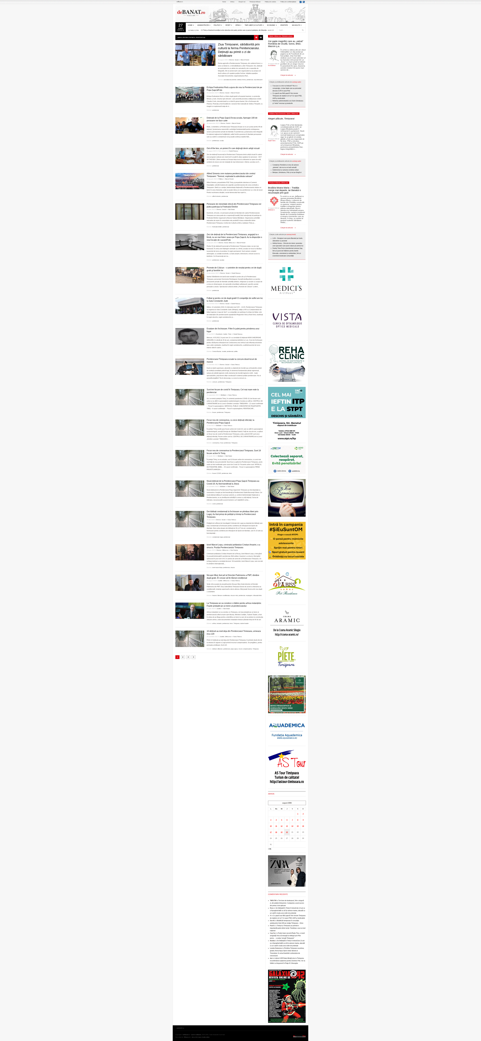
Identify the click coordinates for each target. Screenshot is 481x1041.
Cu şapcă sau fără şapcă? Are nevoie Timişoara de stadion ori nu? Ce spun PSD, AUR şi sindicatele (287, 95)
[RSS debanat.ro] (304, 3)
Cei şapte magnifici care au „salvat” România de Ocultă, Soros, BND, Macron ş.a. (285, 44)
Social (236, 60)
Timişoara (228, 382)
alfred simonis (216, 196)
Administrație (203, 25)
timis (230, 473)
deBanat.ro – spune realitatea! (192, 1034)
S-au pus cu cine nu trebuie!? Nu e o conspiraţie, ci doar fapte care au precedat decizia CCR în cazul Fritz (287, 88)
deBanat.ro (271, 210)
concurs (214, 382)
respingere (249, 595)
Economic (271, 25)
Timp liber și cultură (253, 25)
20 (287, 832)
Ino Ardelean (272, 65)
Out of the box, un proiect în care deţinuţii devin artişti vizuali (233, 148)
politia (235, 351)
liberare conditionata (224, 595)
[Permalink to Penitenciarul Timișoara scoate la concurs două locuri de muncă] (189, 367)
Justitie (220, 580)
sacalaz (222, 260)
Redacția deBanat (255, 2)
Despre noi (242, 2)
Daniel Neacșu (233, 151)
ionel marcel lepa (217, 567)
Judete (225, 334)
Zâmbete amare (287, 36)
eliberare (220, 649)
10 (271, 826)
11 (276, 826)
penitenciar (250, 79)
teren (231, 623)
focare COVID (216, 473)
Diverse (231, 60)
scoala (222, 140)
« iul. (269, 849)
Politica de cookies (270, 2)
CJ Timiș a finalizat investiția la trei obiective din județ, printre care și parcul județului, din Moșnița (234, 30)
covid (214, 504)
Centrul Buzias (216, 351)
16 (303, 826)
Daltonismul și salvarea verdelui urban (286, 170)
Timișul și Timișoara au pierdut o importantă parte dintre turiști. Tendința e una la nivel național (288, 928)
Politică (217, 25)
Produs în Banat (274, 183)
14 (292, 826)
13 (287, 826)
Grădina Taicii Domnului (277, 113)
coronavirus (216, 443)
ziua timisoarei (258, 79)
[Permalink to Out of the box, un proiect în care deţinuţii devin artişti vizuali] (189, 156)
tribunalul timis (257, 595)
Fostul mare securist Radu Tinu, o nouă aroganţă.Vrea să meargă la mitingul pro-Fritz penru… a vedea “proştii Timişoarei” (287, 935)
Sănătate (284, 25)
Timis (229, 334)
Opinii (237, 25)
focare (214, 412)
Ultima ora (231, 242)
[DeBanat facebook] (300, 3)
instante (219, 623)
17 (271, 832)
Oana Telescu (235, 364)
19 (281, 832)
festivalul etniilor (217, 226)
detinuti (239, 79)
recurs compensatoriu (245, 649)
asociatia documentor (230, 79)
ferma (244, 79)
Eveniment (219, 334)
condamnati (215, 537)
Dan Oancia (234, 550)
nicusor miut (234, 595)
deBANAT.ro (240, 13)
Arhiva (232, 2)
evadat (224, 351)
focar (221, 443)
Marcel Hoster (245, 60)
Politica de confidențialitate (288, 2)
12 (281, 826)
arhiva (214, 623)
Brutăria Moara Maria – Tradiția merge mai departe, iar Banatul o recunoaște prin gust (284, 190)
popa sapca (234, 649)
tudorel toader (244, 623)
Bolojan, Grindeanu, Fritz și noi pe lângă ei (287, 172)
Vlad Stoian (231, 209)
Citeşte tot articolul (286, 75)
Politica (221, 179)
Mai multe (296, 25)
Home (224, 2)
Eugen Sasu (271, 140)
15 (298, 826)
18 (276, 832)
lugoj (221, 537)
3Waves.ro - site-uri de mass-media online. (197, 1037)
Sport (227, 25)
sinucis (232, 567)
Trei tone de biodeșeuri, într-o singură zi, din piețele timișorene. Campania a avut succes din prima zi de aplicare (287, 903)
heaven (214, 595)
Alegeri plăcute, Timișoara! (281, 118)
